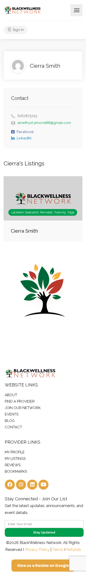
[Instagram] (21, 485)
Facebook (25, 132)
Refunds (73, 549)
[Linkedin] (32, 485)
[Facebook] (10, 485)
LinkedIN (24, 138)
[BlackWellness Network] (22, 9)
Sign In (18, 30)
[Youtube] (43, 485)
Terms (57, 549)
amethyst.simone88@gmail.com (44, 123)
